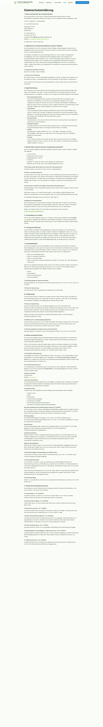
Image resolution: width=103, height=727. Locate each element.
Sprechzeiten (58, 2)
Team (64, 2)
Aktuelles (70, 2)
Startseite (41, 2)
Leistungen (48, 2)
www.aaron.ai (32, 377)
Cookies (26, 219)
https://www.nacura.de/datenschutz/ (34, 211)
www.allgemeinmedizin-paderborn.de (39, 39)
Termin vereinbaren (83, 2)
